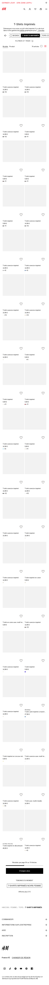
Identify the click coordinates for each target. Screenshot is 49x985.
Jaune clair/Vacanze (3, 805)
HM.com (5, 907)
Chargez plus (24, 871)
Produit (12, 46)
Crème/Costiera (3, 359)
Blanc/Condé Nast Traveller (25, 493)
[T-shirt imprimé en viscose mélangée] (13, 736)
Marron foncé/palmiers (3, 181)
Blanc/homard (25, 761)
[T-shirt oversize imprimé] (13, 67)
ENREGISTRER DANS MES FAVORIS (21, 80)
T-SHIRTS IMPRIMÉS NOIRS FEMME (24, 886)
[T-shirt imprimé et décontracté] (13, 826)
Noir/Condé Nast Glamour (3, 136)
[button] (24, 2)
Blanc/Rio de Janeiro (25, 359)
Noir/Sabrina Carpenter (25, 225)
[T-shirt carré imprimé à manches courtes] (35, 692)
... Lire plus (40, 30)
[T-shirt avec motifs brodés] (35, 781)
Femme (14, 907)
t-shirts (21, 30)
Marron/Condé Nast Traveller (25, 627)
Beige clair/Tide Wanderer (3, 582)
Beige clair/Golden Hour (25, 582)
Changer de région (21, 958)
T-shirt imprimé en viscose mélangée (15, 756)
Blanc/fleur (25, 538)
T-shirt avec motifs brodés (33, 801)
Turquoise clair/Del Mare (3, 448)
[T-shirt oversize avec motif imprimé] (35, 736)
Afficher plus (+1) (24, 892)
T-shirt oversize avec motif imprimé (36, 756)
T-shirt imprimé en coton (33, 578)
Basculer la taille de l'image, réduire (45, 46)
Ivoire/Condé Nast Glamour (3, 627)
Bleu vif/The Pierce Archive (25, 671)
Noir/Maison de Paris (3, 225)
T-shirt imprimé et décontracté (12, 846)
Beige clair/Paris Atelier (25, 448)
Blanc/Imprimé (3, 850)
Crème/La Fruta (3, 671)
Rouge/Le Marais (25, 404)
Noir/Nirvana (3, 92)
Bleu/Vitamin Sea (25, 270)
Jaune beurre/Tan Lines (3, 761)
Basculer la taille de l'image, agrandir (41, 46)
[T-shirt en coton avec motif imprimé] (13, 602)
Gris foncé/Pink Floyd (25, 92)
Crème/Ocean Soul (25, 850)
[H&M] (4, 9)
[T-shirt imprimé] (35, 112)
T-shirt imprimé (30, 132)
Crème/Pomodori (3, 716)
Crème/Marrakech (3, 404)
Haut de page (46, 492)
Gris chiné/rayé (3, 270)
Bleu (25, 716)
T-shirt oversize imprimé (11, 87)
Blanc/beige (25, 805)
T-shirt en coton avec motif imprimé (14, 622)
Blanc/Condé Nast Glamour (3, 315)
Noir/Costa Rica (25, 136)
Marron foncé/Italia (25, 181)
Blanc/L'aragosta (3, 538)
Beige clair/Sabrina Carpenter (25, 315)
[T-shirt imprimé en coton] (35, 558)
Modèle (5, 46)
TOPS (21, 907)
